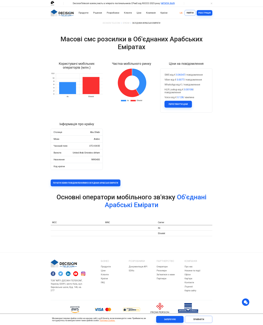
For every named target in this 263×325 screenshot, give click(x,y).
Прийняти (198, 319)
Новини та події (192, 270)
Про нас (189, 266)
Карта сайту (190, 290)
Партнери (161, 278)
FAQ (103, 282)
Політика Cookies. (107, 320)
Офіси (188, 274)
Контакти (189, 282)
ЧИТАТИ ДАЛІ (168, 3)
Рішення (97, 12)
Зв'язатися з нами (166, 274)
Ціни (139, 12)
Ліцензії (189, 286)
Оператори (162, 266)
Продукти (83, 12)
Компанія (151, 12)
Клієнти (128, 12)
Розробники (113, 12)
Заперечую (170, 319)
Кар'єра (188, 278)
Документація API (138, 266)
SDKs (131, 270)
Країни (163, 12)
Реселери (162, 270)
